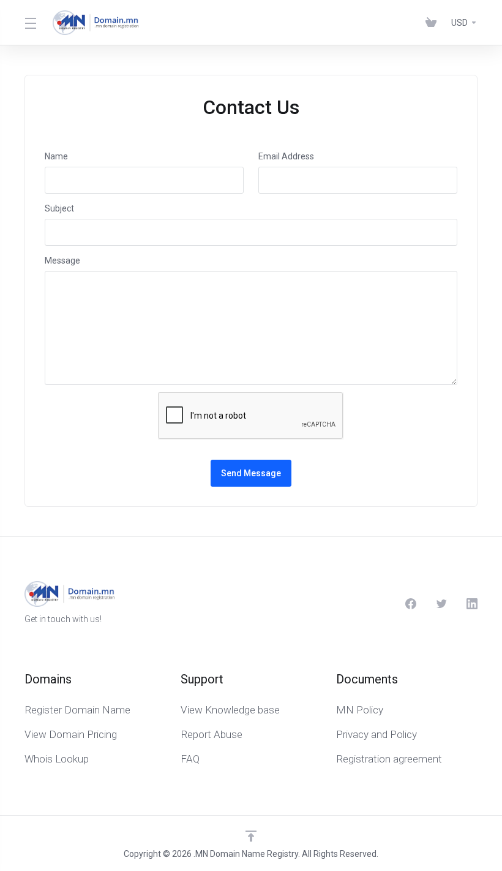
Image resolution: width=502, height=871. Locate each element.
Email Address (286, 156)
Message (62, 260)
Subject (59, 208)
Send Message (251, 473)
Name (56, 156)
